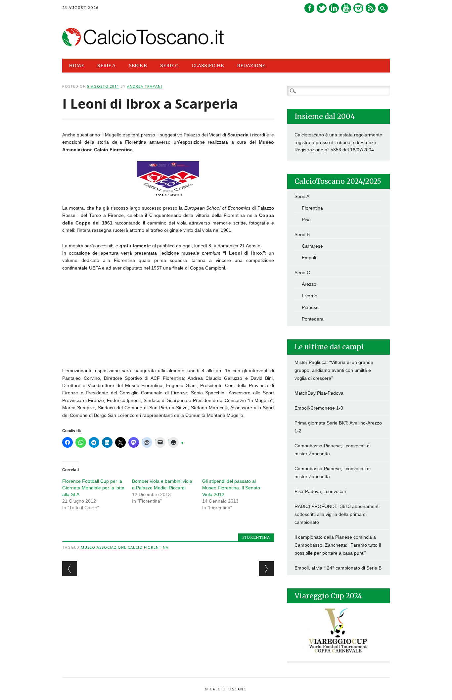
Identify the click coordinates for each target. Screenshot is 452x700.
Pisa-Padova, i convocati (320, 491)
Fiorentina (256, 537)
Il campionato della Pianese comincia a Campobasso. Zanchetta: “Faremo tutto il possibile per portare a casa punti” (337, 545)
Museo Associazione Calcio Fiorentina (124, 547)
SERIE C (169, 66)
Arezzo (309, 284)
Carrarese (312, 246)
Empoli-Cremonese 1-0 (318, 408)
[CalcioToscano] (143, 44)
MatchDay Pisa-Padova (318, 393)
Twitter (322, 8)
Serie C (302, 272)
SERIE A (106, 66)
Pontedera (313, 319)
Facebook (309, 8)
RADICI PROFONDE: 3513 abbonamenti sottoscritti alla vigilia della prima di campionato (337, 514)
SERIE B (138, 66)
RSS (371, 8)
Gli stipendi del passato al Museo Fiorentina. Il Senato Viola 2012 (231, 487)
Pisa (306, 219)
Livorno (309, 295)
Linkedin (334, 8)
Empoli (309, 257)
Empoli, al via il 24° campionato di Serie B (338, 568)
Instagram (358, 8)
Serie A (301, 196)
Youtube (346, 8)
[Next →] (266, 568)
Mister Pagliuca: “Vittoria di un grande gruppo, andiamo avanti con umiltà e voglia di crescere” (333, 370)
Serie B (302, 234)
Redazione (251, 66)
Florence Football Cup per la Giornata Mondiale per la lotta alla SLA (93, 487)
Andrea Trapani (144, 86)
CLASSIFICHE (208, 66)
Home (76, 66)
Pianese (310, 307)
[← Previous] (69, 568)
